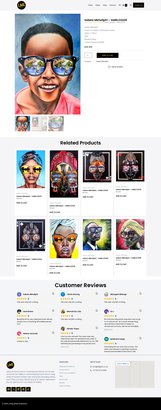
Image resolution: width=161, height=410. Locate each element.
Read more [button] (65, 347)
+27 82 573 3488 (99, 370)
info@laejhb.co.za (100, 366)
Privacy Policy (64, 370)
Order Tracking (64, 386)
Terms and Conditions (67, 373)
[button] (131, 5)
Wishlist (62, 383)
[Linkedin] (18, 389)
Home (90, 5)
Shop (105, 5)
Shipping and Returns (67, 366)
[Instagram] (13, 389)
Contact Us (138, 5)
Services (113, 5)
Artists (98, 5)
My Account (63, 379)
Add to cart (107, 55)
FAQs (61, 376)
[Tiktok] (28, 389)
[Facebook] (8, 389)
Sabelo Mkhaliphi (98, 22)
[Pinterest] (23, 389)
